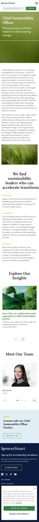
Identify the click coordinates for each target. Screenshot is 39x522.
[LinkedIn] (2, 474)
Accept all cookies (19, 508)
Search (31, 8)
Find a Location (7, 484)
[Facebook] (11, 474)
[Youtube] (15, 474)
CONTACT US (12, 436)
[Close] (35, 488)
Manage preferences (19, 514)
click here (19, 503)
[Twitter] (6, 474)
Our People (5, 480)
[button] (22, 339)
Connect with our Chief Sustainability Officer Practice (16, 424)
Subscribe (11, 468)
